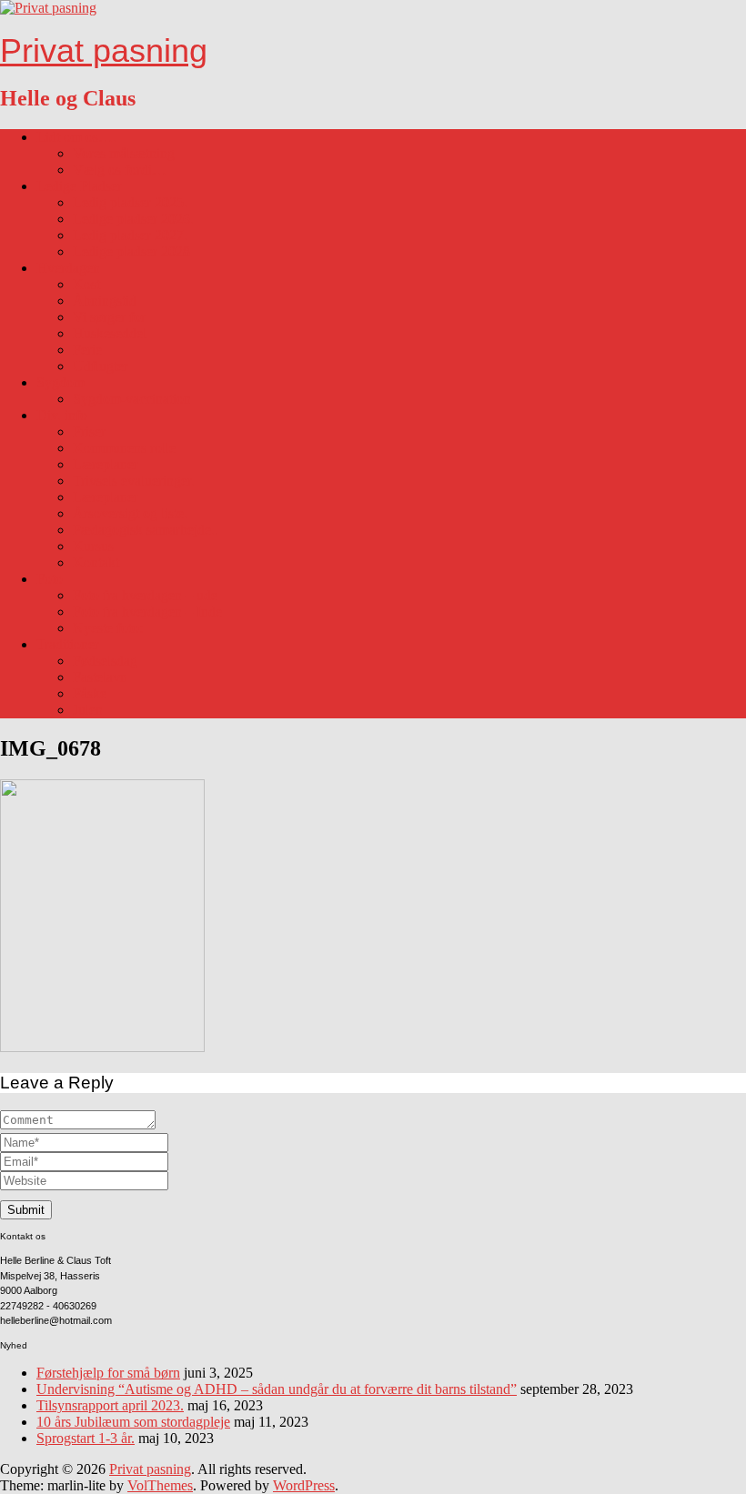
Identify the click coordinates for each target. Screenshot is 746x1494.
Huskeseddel (109, 333)
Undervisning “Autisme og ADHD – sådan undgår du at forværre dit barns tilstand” (276, 1389)
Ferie (87, 349)
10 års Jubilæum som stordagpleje (133, 1421)
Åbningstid (104, 300)
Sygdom (60, 382)
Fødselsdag (105, 660)
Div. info (61, 415)
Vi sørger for (109, 317)
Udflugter (100, 366)
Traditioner (67, 644)
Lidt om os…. (76, 137)
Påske (89, 693)
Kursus (93, 546)
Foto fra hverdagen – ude (145, 595)
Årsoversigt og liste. (130, 513)
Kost (86, 284)
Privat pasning (103, 50)
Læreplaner (105, 464)
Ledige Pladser (79, 186)
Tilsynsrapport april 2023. (110, 1405)
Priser (89, 431)
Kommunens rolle (124, 448)
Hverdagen (68, 268)
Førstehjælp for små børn (108, 1372)
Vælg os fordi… (119, 169)
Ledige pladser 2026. (133, 218)
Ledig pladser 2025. (130, 202)
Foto (49, 579)
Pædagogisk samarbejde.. (145, 529)
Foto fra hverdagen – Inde (147, 611)
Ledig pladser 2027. (130, 235)
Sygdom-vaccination (132, 398)
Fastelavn (100, 677)
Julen (88, 709)
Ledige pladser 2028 (131, 251)
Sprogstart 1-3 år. (85, 1438)
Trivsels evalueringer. (134, 480)
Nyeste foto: (108, 628)
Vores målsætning (124, 153)
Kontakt (96, 562)
